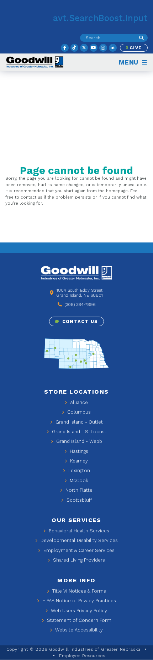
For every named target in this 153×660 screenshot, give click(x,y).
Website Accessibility (78, 630)
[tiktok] (74, 48)
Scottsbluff (78, 500)
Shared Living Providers (78, 560)
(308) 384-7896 (79, 304)
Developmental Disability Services (78, 540)
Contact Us (79, 321)
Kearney (78, 461)
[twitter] (84, 48)
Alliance (78, 402)
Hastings (78, 451)
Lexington (78, 470)
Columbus (78, 412)
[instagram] (103, 48)
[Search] (141, 38)
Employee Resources (82, 655)
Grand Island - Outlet (78, 422)
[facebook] (65, 48)
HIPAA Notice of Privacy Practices (78, 600)
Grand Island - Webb (78, 441)
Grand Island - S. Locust (78, 431)
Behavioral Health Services (78, 530)
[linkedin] (113, 48)
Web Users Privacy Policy (78, 610)
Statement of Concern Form (78, 620)
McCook (78, 480)
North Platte (78, 490)
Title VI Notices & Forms (78, 591)
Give (135, 47)
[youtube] (93, 48)
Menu (130, 62)
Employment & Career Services (78, 550)
